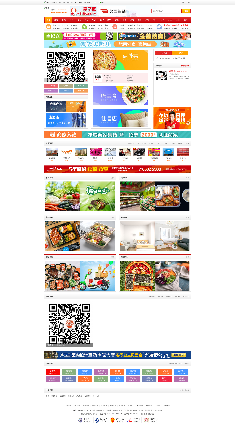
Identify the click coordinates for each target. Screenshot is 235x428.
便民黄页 (66, 90)
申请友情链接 (184, 390)
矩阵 (155, 20)
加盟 (124, 20)
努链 (86, 20)
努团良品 (49, 178)
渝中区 (130, 143)
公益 (185, 20)
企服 (132, 20)
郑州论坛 (96, 396)
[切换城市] (54, 2)
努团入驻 (130, 78)
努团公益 (108, 75)
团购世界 (152, 296)
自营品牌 (122, 405)
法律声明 (86, 405)
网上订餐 (80, 86)
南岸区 (151, 143)
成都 (60, 2)
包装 (117, 20)
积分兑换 (95, 405)
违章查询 (80, 90)
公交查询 (51, 86)
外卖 (56, 20)
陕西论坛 (88, 396)
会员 (162, 20)
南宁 (76, 2)
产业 (170, 20)
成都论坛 (63, 396)
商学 (109, 20)
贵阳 (68, 2)
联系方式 (158, 405)
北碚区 (172, 143)
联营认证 (104, 405)
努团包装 (49, 257)
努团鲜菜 (124, 257)
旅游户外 (160, 296)
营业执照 (167, 405)
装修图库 (169, 296)
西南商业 (140, 405)
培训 (94, 20)
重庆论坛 (54, 396)
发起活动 (186, 66)
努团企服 (124, 217)
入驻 (147, 20)
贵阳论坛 (71, 396)
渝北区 (179, 143)
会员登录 (163, 53)
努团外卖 (124, 178)
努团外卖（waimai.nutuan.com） (60, 80)
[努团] (46, 8)
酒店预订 (66, 86)
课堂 (102, 20)
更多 (112, 178)
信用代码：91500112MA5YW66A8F (111, 414)
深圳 (80, 2)
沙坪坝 (144, 143)
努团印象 (49, 217)
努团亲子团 (109, 81)
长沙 (88, 2)
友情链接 (149, 405)
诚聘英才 (131, 405)
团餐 (140, 20)
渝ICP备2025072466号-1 (132, 414)
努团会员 (130, 75)
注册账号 (180, 53)
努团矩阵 (108, 78)
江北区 (137, 143)
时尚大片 (186, 296)
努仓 (71, 20)
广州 (84, 2)
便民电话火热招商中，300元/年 (179, 363)
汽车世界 (177, 296)
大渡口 (158, 143)
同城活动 (158, 66)
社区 (178, 20)
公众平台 (77, 405)
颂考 (79, 20)
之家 (64, 20)
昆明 (72, 2)
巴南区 (187, 143)
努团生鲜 (130, 81)
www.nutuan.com (83, 410)
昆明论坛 (79, 396)
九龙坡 (165, 143)
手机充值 (51, 90)
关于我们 (68, 405)
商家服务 (49, 97)
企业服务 (113, 405)
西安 (64, 2)
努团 (49, 20)
